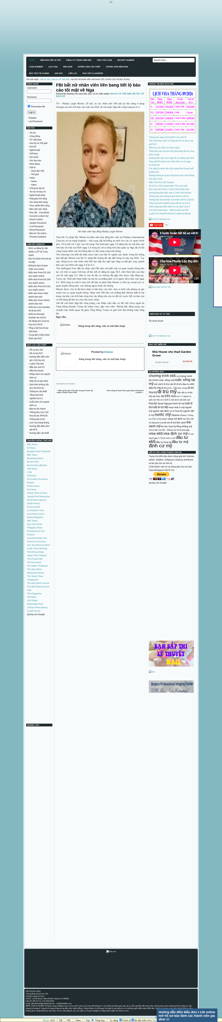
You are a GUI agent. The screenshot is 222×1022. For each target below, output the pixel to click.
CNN (29, 472)
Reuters (31, 534)
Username (32, 88)
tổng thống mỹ (184, 426)
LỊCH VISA (53, 67)
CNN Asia (31, 476)
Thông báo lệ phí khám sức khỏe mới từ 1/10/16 (171, 200)
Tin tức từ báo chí (37, 192)
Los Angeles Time (35, 510)
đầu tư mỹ (180, 442)
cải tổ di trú (176, 384)
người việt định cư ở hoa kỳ (168, 410)
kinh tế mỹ (179, 403)
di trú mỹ (167, 391)
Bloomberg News (35, 458)
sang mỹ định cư (177, 418)
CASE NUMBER (36, 67)
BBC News (32, 455)
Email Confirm (36, 219)
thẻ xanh (181, 422)
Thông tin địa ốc (37, 188)
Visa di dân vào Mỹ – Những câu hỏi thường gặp (169, 430)
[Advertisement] (104, 27)
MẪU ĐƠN (67, 67)
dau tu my (155, 387)
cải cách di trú (161, 384)
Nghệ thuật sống (37, 195)
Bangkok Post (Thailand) (38, 451)
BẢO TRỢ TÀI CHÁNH (39, 73)
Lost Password (35, 121)
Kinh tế (32, 146)
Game (34, 181)
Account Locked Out (38, 216)
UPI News (31, 597)
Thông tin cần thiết (38, 391)
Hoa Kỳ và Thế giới (38, 143)
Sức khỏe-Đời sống (38, 202)
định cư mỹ (160, 445)
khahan (108, 351)
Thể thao (33, 153)
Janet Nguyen (165, 403)
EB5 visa (170, 396)
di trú (164, 387)
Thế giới (35, 174)
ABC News (32, 444)
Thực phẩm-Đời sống (39, 205)
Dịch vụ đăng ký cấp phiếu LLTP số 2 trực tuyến (38, 251)
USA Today (32, 600)
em (177, 396)
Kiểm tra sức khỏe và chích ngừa (164, 147)
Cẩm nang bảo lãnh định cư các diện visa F (169, 206)
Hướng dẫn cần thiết (39, 433)
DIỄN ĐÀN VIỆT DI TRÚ (50, 60)
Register (33, 118)
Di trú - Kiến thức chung (177, 388)
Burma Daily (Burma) (37, 465)
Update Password (37, 223)
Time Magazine (34, 593)
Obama (175, 415)
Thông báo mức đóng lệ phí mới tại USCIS (169, 196)
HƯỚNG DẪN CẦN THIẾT (89, 67)
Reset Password (37, 230)
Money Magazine (35, 517)
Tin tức (32, 133)
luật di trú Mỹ (160, 407)
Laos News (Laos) (35, 514)
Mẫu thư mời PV (37, 367)
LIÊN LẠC (72, 73)
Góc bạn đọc (35, 160)
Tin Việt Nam (35, 140)
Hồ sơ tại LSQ (36, 350)
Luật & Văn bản (36, 364)
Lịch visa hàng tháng (39, 422)
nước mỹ (163, 414)
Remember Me (38, 106)
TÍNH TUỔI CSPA (104, 60)
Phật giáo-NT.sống (38, 198)
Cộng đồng (34, 136)
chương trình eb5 (162, 376)
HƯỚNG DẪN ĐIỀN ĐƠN (117, 67)
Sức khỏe (34, 157)
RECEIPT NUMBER (125, 60)
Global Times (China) (37, 493)
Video (32, 178)
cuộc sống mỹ (166, 380)
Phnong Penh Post (36, 531)
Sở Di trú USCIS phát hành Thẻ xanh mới (168, 186)
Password (31, 97)
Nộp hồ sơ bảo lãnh (38, 381)
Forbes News (33, 486)
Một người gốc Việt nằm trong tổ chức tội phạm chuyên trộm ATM (75, 391)
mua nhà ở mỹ (177, 407)
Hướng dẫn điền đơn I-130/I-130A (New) (172, 193)
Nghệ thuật (34, 150)
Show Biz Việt (37, 171)
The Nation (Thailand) (37, 566)
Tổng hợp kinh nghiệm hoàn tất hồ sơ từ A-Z (169, 203)
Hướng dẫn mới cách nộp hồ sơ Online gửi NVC (171, 158)
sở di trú (171, 422)
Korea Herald (33, 507)
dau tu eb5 (188, 384)
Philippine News (34, 528)
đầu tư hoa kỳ (163, 442)
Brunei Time (33, 462)
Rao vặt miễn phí (157, 344)
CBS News (32, 469)
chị (177, 376)
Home (32, 60)
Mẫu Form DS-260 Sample (161, 182)
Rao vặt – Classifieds (39, 212)
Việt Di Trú (45, 79)
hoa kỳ (153, 403)
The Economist (34, 562)
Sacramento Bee (35, 538)
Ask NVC (58, 73)
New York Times (34, 524)
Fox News (31, 489)
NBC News (32, 521)
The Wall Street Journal (38, 583)
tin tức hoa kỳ (168, 426)
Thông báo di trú (37, 419)
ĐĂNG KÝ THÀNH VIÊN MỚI (78, 60)
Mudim (46, 1020)
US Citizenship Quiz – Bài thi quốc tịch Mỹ (168, 210)
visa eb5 (156, 433)
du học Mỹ (158, 396)
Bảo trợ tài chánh (37, 409)
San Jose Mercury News (38, 545)
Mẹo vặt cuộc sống (38, 209)
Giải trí (32, 167)
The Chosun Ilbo (35, 559)
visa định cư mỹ (175, 433)
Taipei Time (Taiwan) (37, 555)
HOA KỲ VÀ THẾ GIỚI (60, 79)
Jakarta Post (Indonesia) (38, 496)
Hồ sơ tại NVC (36, 353)
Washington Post (35, 604)
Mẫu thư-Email (36, 370)
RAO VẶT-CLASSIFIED (93, 73)
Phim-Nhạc (34, 164)
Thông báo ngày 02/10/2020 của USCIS (167, 137)
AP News (31, 448)
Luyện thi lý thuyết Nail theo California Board (170, 213)
